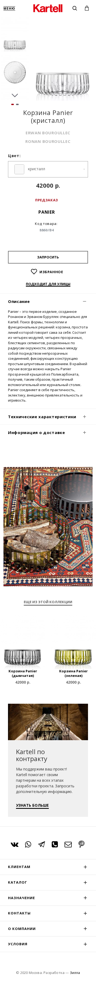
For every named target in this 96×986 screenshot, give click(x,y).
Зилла (75, 972)
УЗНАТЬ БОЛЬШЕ (32, 805)
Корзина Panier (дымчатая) (23, 673)
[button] (15, 21)
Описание (19, 301)
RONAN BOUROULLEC (47, 141)
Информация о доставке (36, 432)
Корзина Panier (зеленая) (73, 673)
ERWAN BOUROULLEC (48, 132)
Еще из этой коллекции (48, 602)
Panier (46, 212)
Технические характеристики (42, 416)
